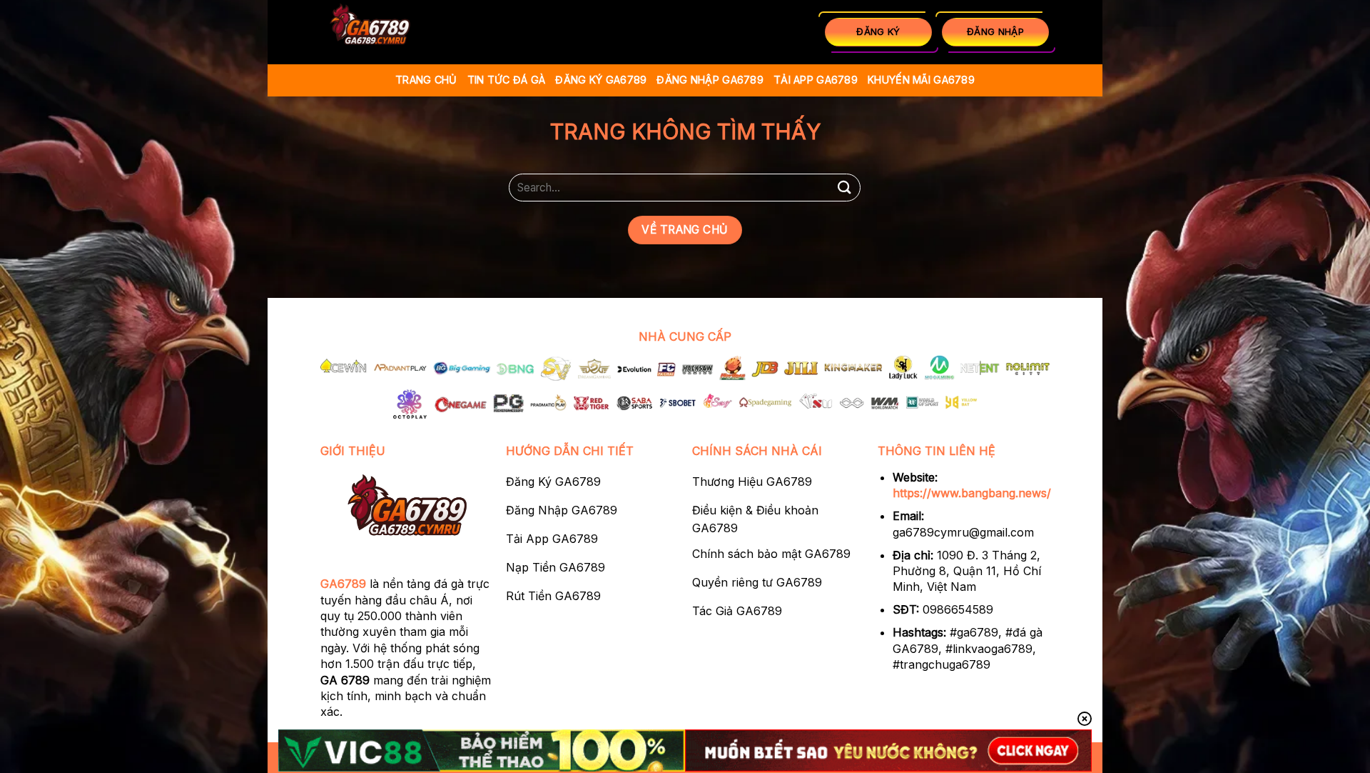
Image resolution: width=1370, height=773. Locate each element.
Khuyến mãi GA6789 (921, 80)
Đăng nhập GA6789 (709, 80)
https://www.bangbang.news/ (972, 493)
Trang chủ (426, 80)
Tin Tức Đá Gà (506, 80)
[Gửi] (844, 187)
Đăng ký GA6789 (600, 80)
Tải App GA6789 (815, 80)
